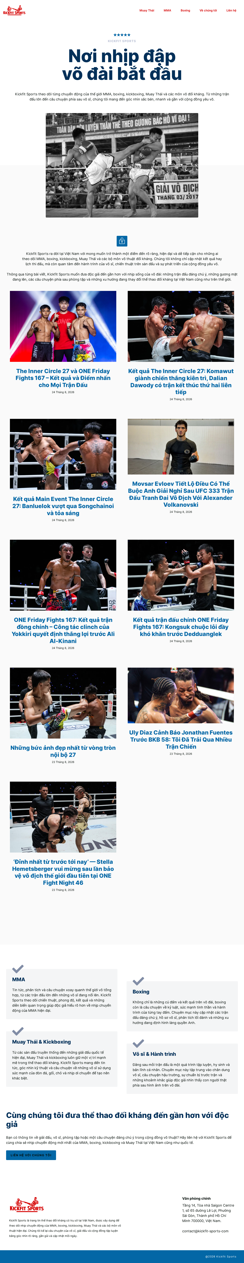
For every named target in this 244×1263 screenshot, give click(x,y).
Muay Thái (147, 10)
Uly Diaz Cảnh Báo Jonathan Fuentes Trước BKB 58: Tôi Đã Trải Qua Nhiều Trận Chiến (181, 739)
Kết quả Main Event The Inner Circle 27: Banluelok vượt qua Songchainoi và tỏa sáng (63, 505)
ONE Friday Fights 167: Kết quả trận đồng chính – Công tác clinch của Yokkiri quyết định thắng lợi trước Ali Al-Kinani (63, 630)
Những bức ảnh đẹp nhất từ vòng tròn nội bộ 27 (63, 751)
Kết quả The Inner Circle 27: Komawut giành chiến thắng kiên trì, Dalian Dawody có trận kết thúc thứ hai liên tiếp (181, 381)
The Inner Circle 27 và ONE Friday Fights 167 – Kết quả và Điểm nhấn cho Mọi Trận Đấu (63, 378)
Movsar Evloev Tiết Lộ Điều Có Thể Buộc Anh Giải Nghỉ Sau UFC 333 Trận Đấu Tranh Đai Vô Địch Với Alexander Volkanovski (181, 494)
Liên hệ (231, 10)
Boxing (185, 10)
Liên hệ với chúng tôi (31, 1155)
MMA (167, 10)
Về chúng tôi (208, 10)
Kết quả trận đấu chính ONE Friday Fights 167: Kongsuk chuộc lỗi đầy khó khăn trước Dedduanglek (181, 626)
